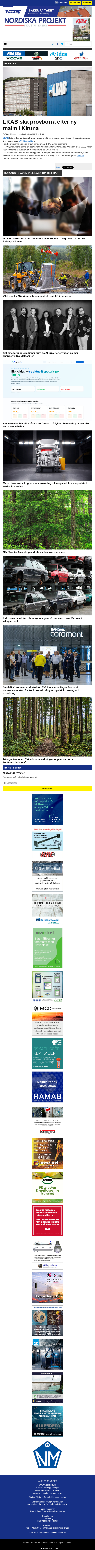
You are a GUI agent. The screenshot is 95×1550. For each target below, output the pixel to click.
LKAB (6, 138)
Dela (58, 167)
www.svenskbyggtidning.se (47, 1488)
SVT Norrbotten (26, 141)
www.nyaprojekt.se (47, 1485)
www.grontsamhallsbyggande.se (47, 1493)
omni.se (80, 156)
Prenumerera (75, 2)
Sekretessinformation (48, 1548)
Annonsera (87, 2)
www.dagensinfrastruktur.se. (47, 1490)
